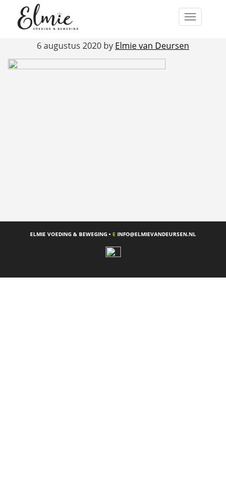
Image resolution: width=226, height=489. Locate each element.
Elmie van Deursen (61, 17)
